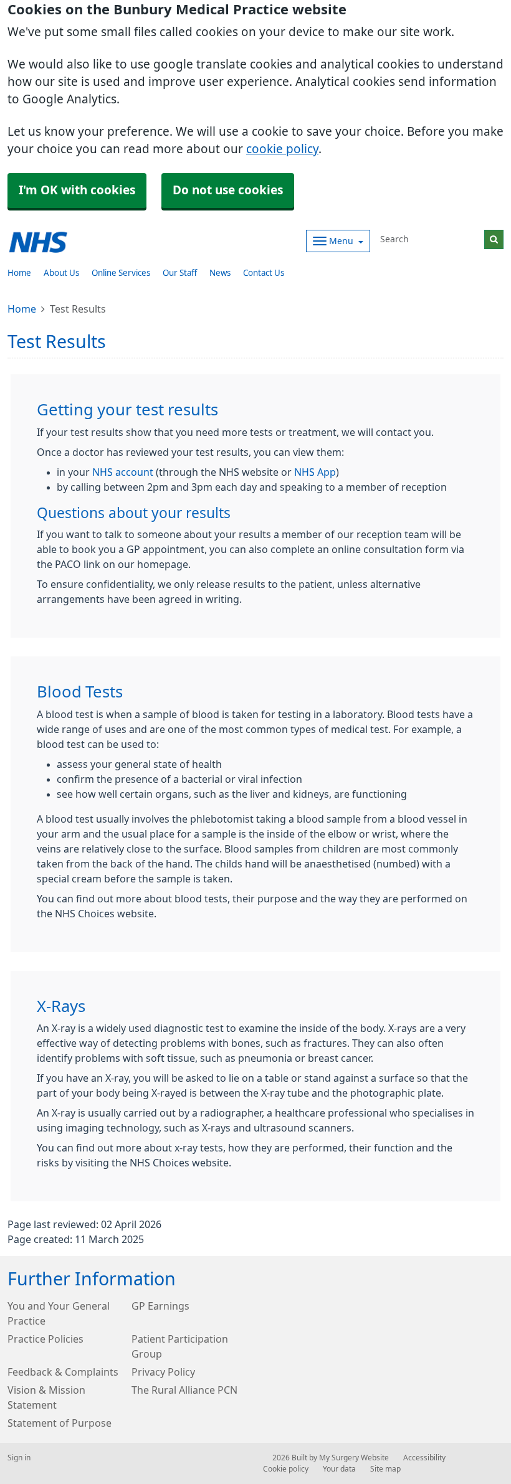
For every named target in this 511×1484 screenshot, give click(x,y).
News (220, 273)
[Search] (494, 239)
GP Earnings (160, 1306)
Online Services (121, 273)
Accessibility (424, 1458)
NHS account (122, 472)
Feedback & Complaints (62, 1372)
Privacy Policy (163, 1372)
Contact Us (263, 273)
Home (21, 309)
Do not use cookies (228, 190)
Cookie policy (285, 1469)
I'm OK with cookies (77, 190)
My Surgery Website (354, 1458)
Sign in (19, 1458)
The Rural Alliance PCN (184, 1390)
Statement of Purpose (59, 1423)
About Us (61, 273)
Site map (385, 1469)
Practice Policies (45, 1339)
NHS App (315, 472)
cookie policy (282, 149)
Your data (339, 1469)
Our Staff (180, 273)
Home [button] (19, 273)
